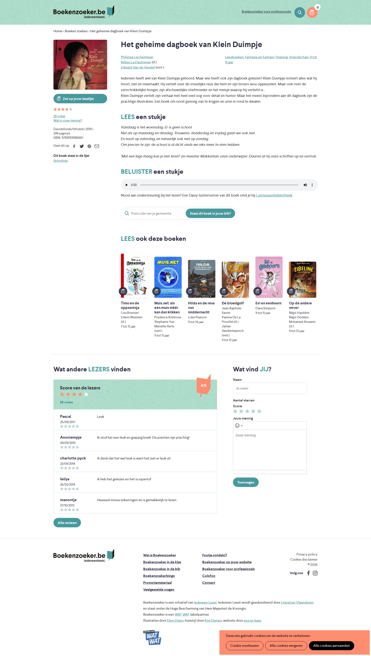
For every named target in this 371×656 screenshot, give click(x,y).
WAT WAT (182, 614)
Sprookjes (60, 161)
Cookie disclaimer (304, 559)
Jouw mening (243, 418)
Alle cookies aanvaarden (331, 645)
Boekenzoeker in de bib (161, 569)
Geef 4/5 (254, 412)
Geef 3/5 (248, 412)
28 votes (59, 116)
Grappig (281, 57)
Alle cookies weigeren (286, 645)
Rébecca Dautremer (136, 62)
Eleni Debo (175, 620)
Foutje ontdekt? (214, 555)
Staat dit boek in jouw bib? (210, 213)
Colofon (208, 576)
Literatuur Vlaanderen (297, 602)
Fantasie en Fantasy (259, 57)
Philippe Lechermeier (137, 57)
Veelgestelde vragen (158, 589)
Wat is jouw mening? (67, 120)
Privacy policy (307, 554)
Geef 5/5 (260, 412)
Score (237, 406)
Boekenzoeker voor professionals (266, 11)
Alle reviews (67, 522)
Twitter (81, 146)
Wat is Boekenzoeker (159, 555)
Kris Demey (213, 620)
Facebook (74, 146)
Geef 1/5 (236, 412)
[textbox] (270, 450)
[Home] (83, 555)
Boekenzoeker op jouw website (227, 562)
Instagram (314, 573)
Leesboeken (234, 57)
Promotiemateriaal (157, 582)
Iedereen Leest (205, 602)
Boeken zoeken (299, 12)
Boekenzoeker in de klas (162, 562)
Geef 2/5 (242, 412)
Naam (237, 379)
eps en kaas (252, 620)
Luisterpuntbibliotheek (274, 195)
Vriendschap (299, 57)
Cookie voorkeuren (244, 645)
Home (57, 31)
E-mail (96, 146)
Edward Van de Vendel (138, 67)
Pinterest (89, 146)
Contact (208, 582)
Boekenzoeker (83, 11)
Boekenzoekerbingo (159, 576)
